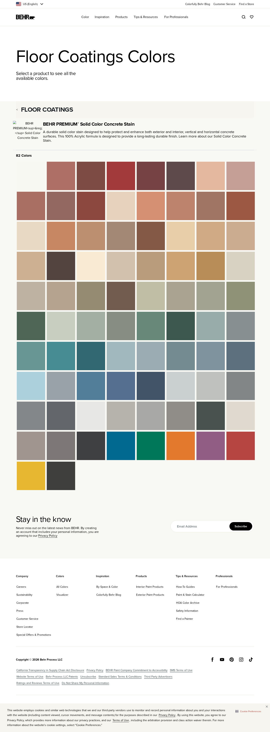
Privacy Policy (47, 535)
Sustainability (24, 595)
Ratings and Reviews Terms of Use (37, 683)
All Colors (62, 587)
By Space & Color (107, 587)
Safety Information (187, 611)
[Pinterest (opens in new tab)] (231, 659)
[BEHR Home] (25, 17)
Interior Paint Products (149, 587)
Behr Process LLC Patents (62, 677)
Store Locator (24, 627)
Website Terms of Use (29, 677)
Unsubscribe (88, 677)
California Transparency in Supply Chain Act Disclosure (50, 670)
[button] (248, 711)
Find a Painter (184, 619)
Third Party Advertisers (158, 677)
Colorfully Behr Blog (108, 595)
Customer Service (27, 619)
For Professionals (227, 587)
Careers (21, 587)
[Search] (243, 17)
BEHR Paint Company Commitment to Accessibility (136, 670)
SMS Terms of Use (181, 670)
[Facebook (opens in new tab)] (212, 659)
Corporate (22, 603)
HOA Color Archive (187, 603)
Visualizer (62, 595)
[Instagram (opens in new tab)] (241, 659)
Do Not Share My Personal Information (85, 683)
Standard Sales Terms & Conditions (120, 677)
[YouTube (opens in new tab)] (222, 659)
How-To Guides (185, 587)
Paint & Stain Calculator (190, 595)
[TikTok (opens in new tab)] (251, 659)
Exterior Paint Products (150, 595)
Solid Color (222, 136)
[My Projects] (251, 17)
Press (19, 611)
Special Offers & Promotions (33, 635)
